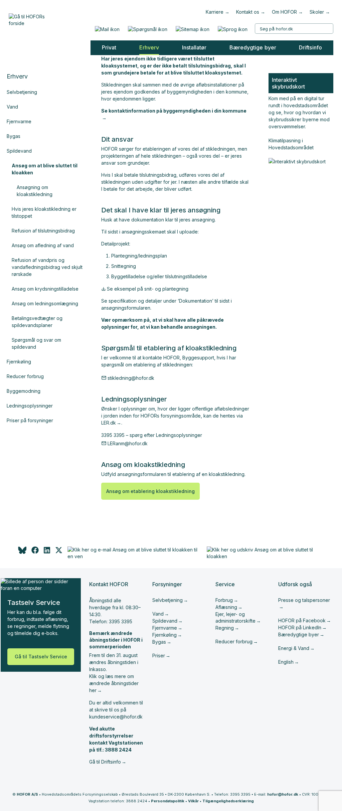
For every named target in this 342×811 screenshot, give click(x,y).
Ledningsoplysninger (30, 406)
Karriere (214, 12)
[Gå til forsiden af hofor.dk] (29, 18)
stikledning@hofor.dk (131, 378)
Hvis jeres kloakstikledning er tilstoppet (44, 212)
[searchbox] (294, 28)
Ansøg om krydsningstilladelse (45, 289)
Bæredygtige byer (298, 634)
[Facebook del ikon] (35, 552)
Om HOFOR (284, 12)
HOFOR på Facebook (302, 620)
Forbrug (224, 600)
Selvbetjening (22, 92)
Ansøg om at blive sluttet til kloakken (44, 169)
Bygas (13, 136)
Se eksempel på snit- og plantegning (147, 289)
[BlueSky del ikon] (21, 552)
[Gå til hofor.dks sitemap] (192, 29)
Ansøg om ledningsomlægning (45, 303)
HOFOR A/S (27, 794)
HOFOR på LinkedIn (299, 627)
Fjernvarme (19, 121)
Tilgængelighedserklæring (228, 801)
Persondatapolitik (167, 801)
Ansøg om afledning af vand (43, 245)
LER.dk (108, 423)
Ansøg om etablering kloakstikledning (150, 491)
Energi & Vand (293, 648)
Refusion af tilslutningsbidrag (43, 230)
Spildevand (19, 151)
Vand (12, 107)
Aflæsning (226, 607)
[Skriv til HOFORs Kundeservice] (107, 29)
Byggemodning (23, 391)
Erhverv (17, 76)
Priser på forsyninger (30, 420)
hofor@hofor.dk (282, 794)
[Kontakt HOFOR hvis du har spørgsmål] (147, 29)
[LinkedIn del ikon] (47, 552)
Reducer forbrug (25, 376)
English (286, 662)
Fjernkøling (19, 361)
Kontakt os (247, 12)
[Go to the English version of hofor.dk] (232, 29)
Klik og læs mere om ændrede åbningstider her (114, 683)
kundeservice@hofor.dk (116, 716)
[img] (58, 552)
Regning (224, 628)
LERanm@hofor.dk (128, 443)
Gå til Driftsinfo (105, 762)
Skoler (317, 12)
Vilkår (193, 801)
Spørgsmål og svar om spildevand (36, 343)
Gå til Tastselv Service (41, 656)
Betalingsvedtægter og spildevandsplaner (37, 321)
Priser (158, 655)
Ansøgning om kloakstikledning (34, 190)
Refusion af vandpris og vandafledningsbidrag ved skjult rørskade (47, 267)
